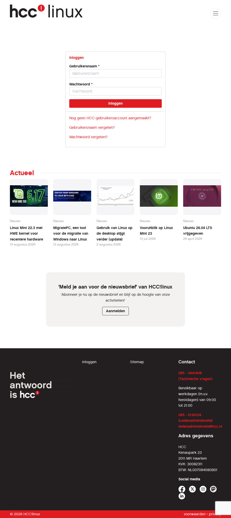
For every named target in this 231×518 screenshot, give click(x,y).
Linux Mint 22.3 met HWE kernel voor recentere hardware (26, 233)
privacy (215, 514)
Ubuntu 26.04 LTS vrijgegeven (197, 231)
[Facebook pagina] (181, 489)
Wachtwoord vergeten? (88, 137)
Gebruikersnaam (84, 66)
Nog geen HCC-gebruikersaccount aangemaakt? (110, 118)
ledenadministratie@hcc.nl (200, 426)
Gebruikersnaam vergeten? (92, 127)
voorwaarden (195, 514)
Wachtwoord (80, 84)
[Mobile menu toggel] (215, 13)
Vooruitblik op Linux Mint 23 (156, 231)
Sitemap (137, 362)
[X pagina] (192, 489)
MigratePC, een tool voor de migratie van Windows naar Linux (70, 233)
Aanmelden (115, 311)
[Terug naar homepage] (46, 13)
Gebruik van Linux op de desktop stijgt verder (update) (114, 233)
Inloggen (89, 362)
